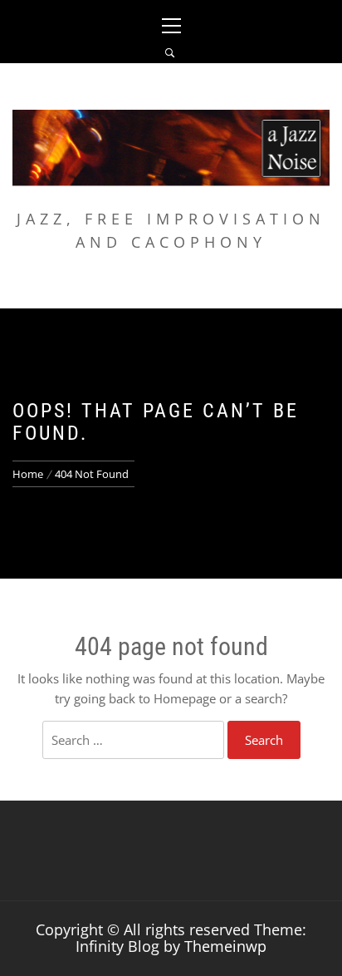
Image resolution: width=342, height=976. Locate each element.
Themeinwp (225, 946)
